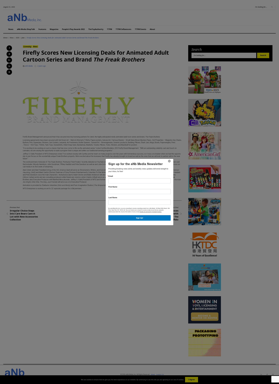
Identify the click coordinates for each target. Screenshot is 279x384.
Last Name (112, 197)
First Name (112, 187)
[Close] (169, 161)
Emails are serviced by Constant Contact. (151, 212)
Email (110, 176)
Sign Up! (139, 218)
